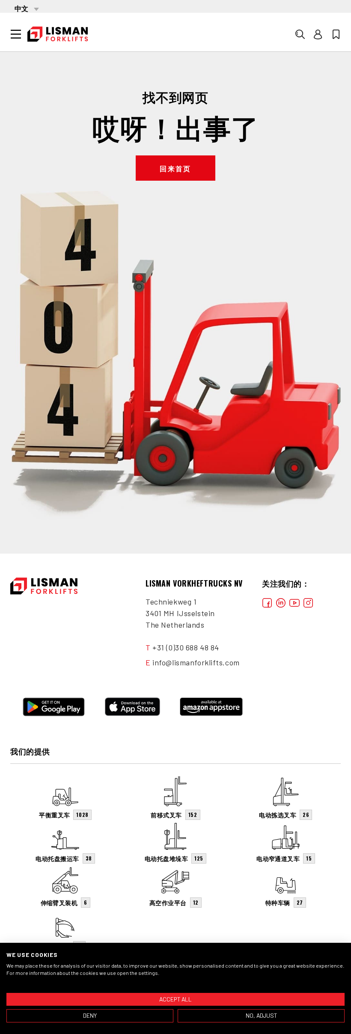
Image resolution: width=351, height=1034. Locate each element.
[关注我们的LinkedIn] (281, 602)
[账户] (318, 34)
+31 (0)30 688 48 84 (185, 647)
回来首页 (175, 168)
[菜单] (16, 34)
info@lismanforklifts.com (195, 662)
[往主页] (57, 34)
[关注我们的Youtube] (294, 602)
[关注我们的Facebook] (267, 602)
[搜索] (300, 34)
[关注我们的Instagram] (308, 602)
